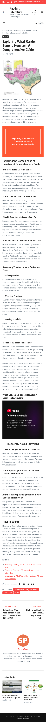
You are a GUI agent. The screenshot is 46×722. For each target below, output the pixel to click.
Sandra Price (23, 649)
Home (4, 30)
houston (17, 592)
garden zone (34, 589)
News (10, 30)
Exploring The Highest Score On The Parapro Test (11, 696)
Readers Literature (16, 10)
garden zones (7, 592)
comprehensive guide (21, 589)
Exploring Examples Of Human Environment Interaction (32, 697)
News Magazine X (23, 718)
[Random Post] (36, 23)
